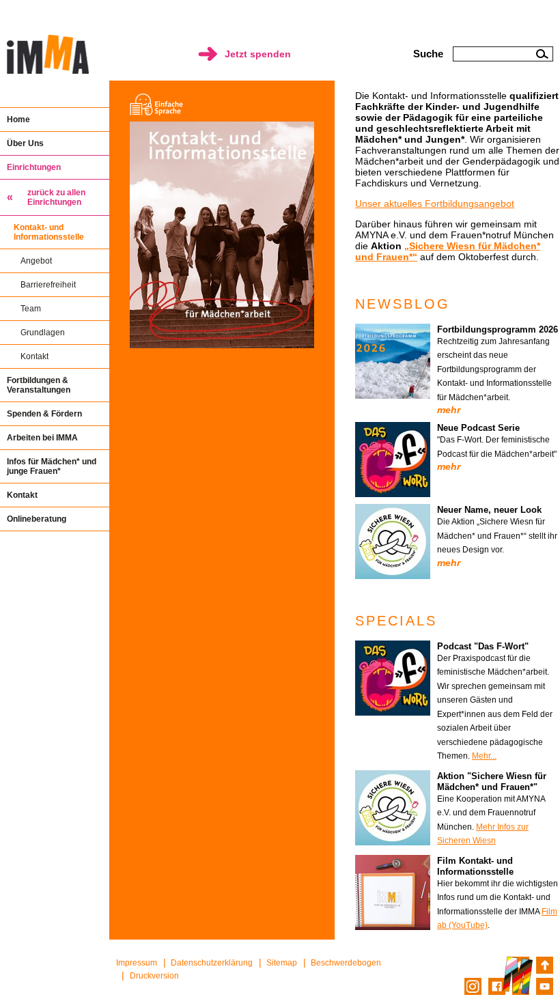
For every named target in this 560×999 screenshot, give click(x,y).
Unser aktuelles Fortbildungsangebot (434, 203)
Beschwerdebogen (346, 963)
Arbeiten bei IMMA (42, 437)
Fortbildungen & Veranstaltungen (38, 385)
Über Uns (25, 143)
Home (18, 119)
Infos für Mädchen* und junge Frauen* (51, 466)
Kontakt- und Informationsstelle (49, 232)
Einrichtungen (34, 167)
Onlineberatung (36, 519)
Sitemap (281, 963)
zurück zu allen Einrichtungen (56, 197)
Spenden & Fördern (44, 414)
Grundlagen (42, 332)
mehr (448, 409)
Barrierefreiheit (48, 285)
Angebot (36, 261)
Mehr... (484, 756)
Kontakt (34, 356)
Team (30, 308)
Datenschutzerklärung (212, 963)
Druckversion (154, 976)
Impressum (136, 963)
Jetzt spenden (258, 53)
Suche (428, 53)
